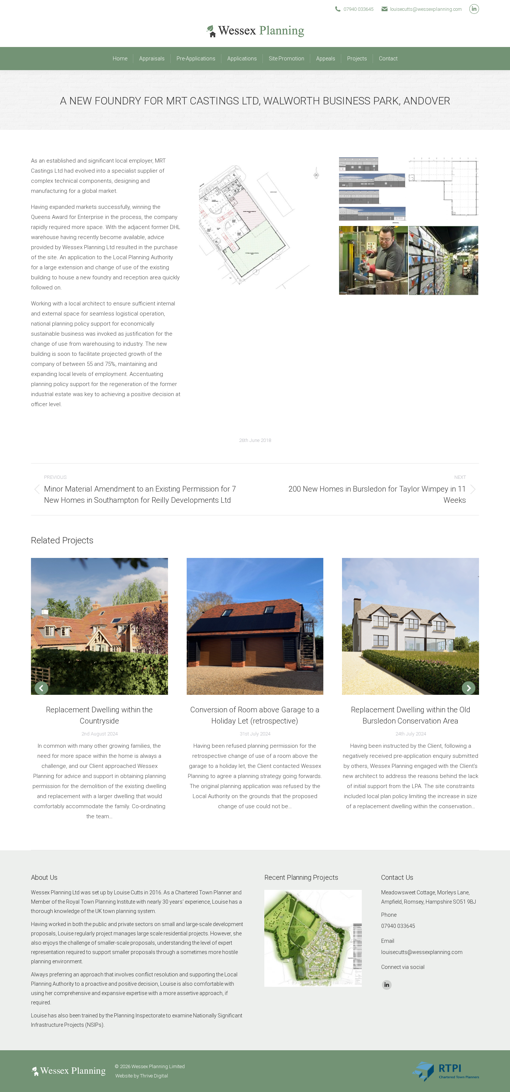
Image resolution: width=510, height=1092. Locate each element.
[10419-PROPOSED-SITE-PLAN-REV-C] (269, 225)
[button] (41, 688)
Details (109, 626)
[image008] (374, 261)
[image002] (444, 261)
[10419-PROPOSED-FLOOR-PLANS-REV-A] (444, 191)
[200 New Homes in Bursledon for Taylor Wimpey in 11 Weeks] (313, 939)
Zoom (89, 626)
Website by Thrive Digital (141, 1076)
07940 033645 (358, 9)
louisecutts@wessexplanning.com (426, 9)
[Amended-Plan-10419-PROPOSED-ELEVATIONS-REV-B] (374, 191)
